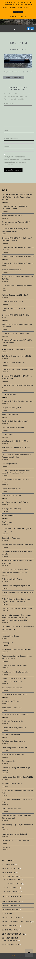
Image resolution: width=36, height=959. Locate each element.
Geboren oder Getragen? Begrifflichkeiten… (17, 586)
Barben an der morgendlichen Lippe (14, 665)
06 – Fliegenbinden (10, 909)
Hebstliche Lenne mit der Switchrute (15, 834)
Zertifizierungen (7, 522)
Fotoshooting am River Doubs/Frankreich (16, 649)
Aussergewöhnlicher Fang (11, 509)
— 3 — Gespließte (10, 888)
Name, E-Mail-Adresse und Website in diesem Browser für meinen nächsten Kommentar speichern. (17, 161)
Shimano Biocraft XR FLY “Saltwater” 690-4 (17, 369)
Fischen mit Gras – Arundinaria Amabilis (16, 840)
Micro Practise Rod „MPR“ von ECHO (15, 441)
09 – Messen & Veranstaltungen (16, 922)
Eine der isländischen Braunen (13, 428)
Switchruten (6, 847)
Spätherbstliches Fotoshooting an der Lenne (17, 592)
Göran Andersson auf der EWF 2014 (15, 714)
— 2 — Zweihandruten (12, 884)
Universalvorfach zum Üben (12, 489)
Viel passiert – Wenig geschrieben (14, 728)
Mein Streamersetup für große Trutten (15, 502)
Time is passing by (8, 761)
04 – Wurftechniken (11, 901)
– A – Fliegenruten (10, 876)
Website (7, 147)
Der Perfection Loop (9, 394)
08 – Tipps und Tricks (11, 918)
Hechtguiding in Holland (10, 636)
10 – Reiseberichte (10, 926)
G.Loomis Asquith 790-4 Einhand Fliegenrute (18, 256)
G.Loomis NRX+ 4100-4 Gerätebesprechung (17, 401)
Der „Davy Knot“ (7, 643)
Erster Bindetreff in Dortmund (12, 809)
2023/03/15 (22, 49)
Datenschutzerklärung (18, 16)
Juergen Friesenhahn (13, 72)
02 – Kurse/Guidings (10, 869)
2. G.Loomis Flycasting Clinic (12, 721)
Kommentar (9, 103)
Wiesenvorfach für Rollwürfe (12, 688)
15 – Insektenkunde (10, 945)
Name (6, 130)
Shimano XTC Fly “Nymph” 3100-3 (14, 363)
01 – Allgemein (8, 865)
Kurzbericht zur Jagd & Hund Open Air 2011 (17, 777)
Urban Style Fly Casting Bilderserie (14, 694)
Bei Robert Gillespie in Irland (12, 784)
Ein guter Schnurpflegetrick (11, 408)
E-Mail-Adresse (11, 138)
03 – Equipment (8, 873)
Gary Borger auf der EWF (11, 734)
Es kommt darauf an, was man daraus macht (17, 545)
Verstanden (18, 12)
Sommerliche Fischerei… (11, 538)
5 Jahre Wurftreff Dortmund (11, 701)
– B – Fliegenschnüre (11, 896)
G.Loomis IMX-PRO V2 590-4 (12, 302)
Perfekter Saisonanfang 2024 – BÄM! (15, 295)
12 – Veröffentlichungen (13, 934)
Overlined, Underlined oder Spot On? (15, 421)
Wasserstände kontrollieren (11, 270)
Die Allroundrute (7, 434)
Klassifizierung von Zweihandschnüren (16, 672)
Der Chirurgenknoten (9, 464)
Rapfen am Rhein (8, 515)
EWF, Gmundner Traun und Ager (13, 741)
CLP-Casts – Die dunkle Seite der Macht (16, 356)
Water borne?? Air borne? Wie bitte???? (16, 448)
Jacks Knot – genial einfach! (12, 215)
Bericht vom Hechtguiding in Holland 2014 (17, 608)
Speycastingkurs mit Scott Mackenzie (15, 748)
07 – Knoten (7, 913)
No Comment (28, 72)
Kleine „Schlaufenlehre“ (10, 414)
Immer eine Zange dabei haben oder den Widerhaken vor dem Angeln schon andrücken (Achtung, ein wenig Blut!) (16, 617)
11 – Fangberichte (10, 930)
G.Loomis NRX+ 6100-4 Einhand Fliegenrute (18, 263)
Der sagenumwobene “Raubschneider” (16, 222)
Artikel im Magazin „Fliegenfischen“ (14, 349)
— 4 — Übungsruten (11, 892)
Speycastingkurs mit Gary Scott (13, 754)
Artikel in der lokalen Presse (12, 579)
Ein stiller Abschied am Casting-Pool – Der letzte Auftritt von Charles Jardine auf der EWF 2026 (17, 197)
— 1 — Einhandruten (11, 879)
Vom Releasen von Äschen (11, 495)
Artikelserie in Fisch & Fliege (12, 708)
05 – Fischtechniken (11, 905)
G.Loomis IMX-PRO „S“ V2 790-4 (13, 308)
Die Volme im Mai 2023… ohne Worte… (16, 333)
